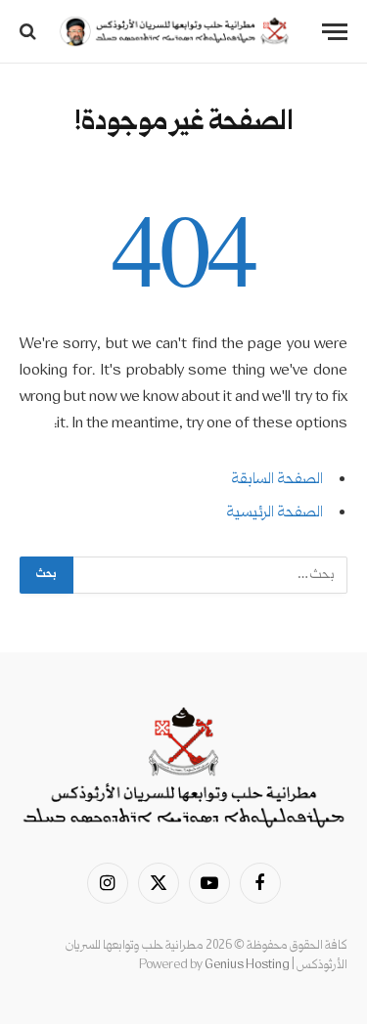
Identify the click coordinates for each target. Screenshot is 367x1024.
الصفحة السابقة (277, 480)
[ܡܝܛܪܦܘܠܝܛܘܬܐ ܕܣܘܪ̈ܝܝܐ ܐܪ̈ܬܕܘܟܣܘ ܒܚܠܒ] (174, 32)
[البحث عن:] (209, 575)
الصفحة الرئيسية (274, 513)
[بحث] (30, 32)
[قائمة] (334, 32)
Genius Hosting (247, 965)
